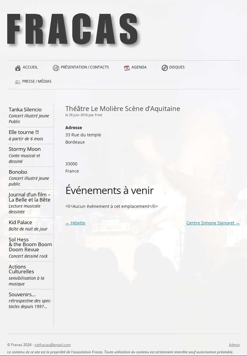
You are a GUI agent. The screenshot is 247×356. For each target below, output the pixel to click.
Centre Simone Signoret (213, 223)
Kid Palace (28, 225)
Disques (177, 67)
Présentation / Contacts (85, 67)
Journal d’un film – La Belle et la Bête (30, 203)
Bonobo (29, 177)
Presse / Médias (37, 81)
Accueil (30, 67)
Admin (234, 344)
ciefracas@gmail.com (53, 344)
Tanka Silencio (29, 115)
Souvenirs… (30, 300)
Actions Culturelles (26, 275)
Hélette (75, 223)
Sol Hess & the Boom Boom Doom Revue (30, 247)
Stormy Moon (25, 154)
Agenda (139, 67)
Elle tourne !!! (26, 135)
